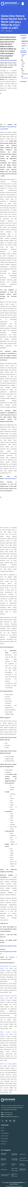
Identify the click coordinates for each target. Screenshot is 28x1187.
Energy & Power (14, 1164)
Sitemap (3, 1143)
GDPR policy (4, 1141)
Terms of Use (4, 1135)
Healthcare (4, 1169)
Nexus (2, 1130)
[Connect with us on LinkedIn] (14, 1120)
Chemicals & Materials (15, 1159)
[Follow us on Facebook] (6, 1120)
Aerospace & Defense (14, 1154)
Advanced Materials (3, 1154)
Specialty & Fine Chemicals (15, 1175)
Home (2, 31)
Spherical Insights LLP (17, 1186)
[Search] (26, 3)
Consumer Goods (4, 1164)
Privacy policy (4, 1138)
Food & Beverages (22, 1164)
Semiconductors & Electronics (5, 1175)
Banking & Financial (3, 1159)
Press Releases (5, 1133)
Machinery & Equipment (23, 1169)
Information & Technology (15, 1169)
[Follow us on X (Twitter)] (2, 1120)
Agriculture (22, 1154)
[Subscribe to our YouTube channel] (10, 1120)
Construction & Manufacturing (24, 1159)
